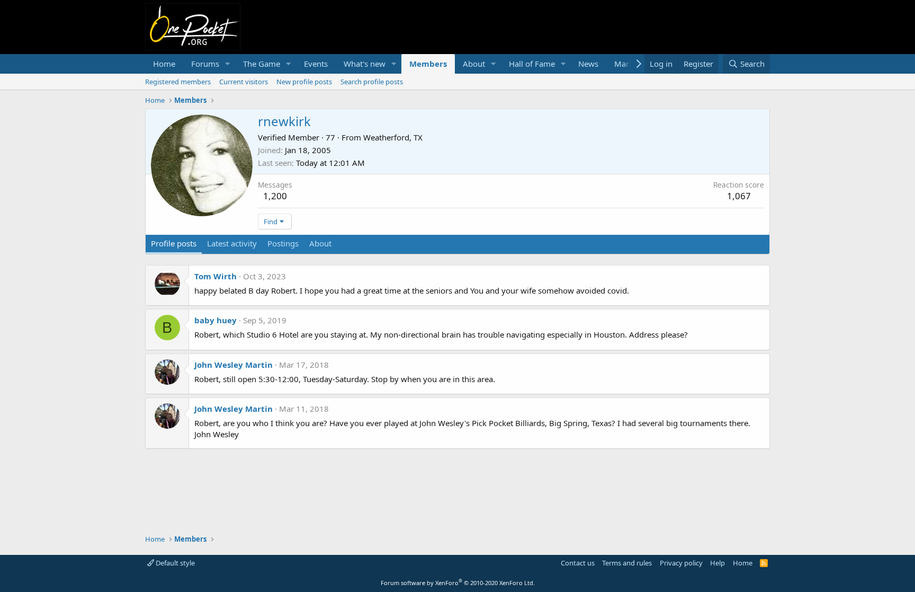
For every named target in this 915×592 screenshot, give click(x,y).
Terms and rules (627, 563)
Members (428, 63)
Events (316, 63)
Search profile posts (371, 81)
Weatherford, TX (393, 137)
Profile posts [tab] (173, 243)
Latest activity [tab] (232, 243)
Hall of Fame (532, 63)
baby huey (215, 320)
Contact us (578, 563)
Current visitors (243, 81)
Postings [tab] (283, 243)
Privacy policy (681, 563)
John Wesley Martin (233, 364)
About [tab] (320, 243)
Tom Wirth (215, 276)
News (588, 63)
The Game (261, 63)
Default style (174, 563)
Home (164, 63)
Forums (205, 63)
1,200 (275, 196)
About (474, 63)
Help (717, 563)
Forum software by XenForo (458, 583)
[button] (227, 64)
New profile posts (304, 81)
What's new (364, 63)
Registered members (178, 81)
